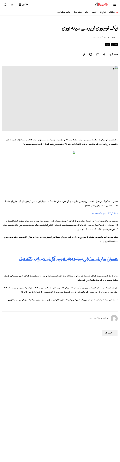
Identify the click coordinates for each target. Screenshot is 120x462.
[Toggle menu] (115, 5)
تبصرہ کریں (108, 333)
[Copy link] (83, 54)
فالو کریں (25, 4)
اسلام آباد (103, 12)
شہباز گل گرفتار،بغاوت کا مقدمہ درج (105, 213)
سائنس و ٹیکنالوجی (63, 12)
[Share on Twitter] (97, 54)
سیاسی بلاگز (77, 12)
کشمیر (94, 12)
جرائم (86, 12)
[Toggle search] (5, 5)
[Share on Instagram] (90, 54)
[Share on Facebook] (104, 54)
